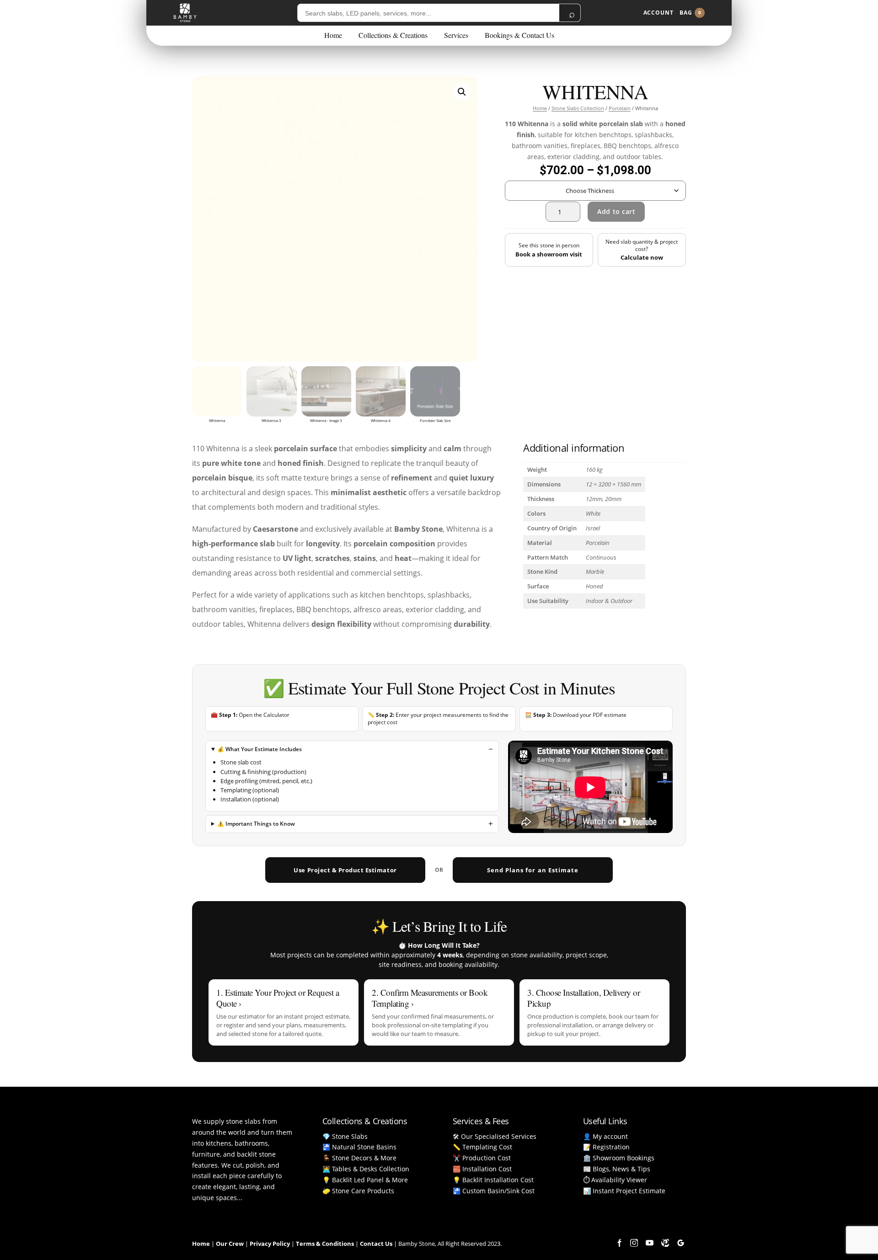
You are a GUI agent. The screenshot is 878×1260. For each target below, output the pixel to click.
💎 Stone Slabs (345, 1136)
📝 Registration (606, 1147)
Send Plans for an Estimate (532, 870)
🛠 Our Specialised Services (494, 1136)
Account (658, 12)
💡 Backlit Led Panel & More (365, 1179)
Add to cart (616, 211)
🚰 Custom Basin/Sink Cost (494, 1190)
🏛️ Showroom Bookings (618, 1157)
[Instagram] (633, 1243)
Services (456, 35)
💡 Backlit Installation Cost (493, 1179)
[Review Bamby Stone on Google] (680, 1243)
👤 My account (605, 1136)
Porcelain (620, 108)
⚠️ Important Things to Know (256, 824)
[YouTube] (649, 1243)
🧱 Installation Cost (482, 1168)
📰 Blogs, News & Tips (616, 1168)
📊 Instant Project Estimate (624, 1190)
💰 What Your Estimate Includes (259, 749)
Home (333, 35)
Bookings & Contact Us (519, 35)
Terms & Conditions (325, 1243)
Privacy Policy (270, 1243)
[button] (462, 92)
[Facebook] (618, 1243)
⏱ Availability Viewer (615, 1179)
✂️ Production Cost (482, 1157)
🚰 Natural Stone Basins (359, 1147)
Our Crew (230, 1243)
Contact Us (376, 1243)
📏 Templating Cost (482, 1147)
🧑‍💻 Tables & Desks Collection (365, 1168)
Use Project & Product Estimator (345, 870)
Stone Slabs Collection (577, 108)
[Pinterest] (664, 1243)
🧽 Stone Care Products (358, 1190)
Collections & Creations (393, 35)
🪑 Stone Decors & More (359, 1157)
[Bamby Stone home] (185, 12)
